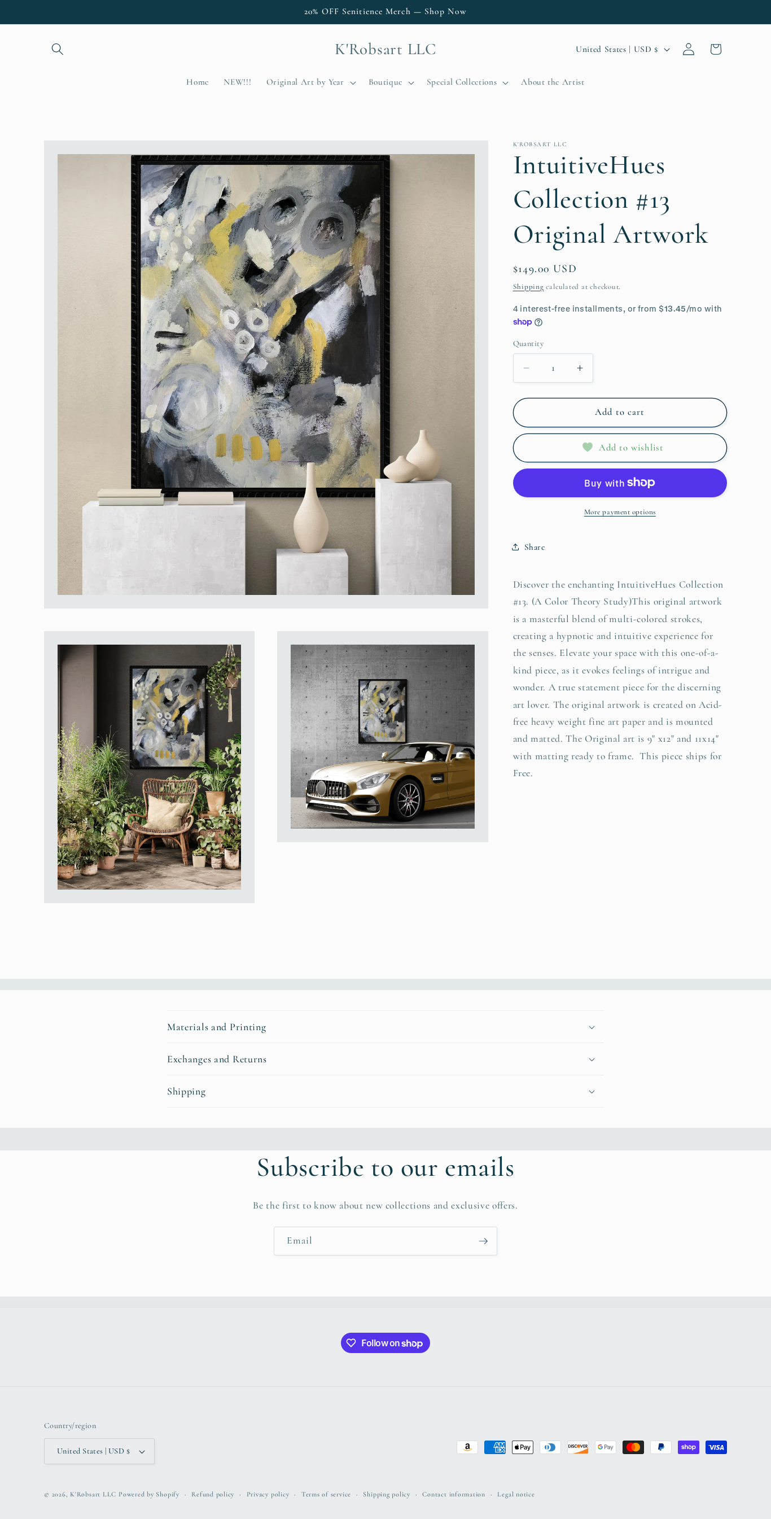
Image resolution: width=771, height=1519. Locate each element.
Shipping (528, 286)
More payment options (620, 511)
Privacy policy (268, 1494)
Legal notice (516, 1494)
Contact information (453, 1494)
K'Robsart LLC (93, 1494)
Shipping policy (386, 1494)
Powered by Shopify (149, 1494)
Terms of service (326, 1494)
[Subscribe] (483, 1241)
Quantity (528, 343)
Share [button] (534, 547)
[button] (57, 49)
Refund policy (212, 1494)
